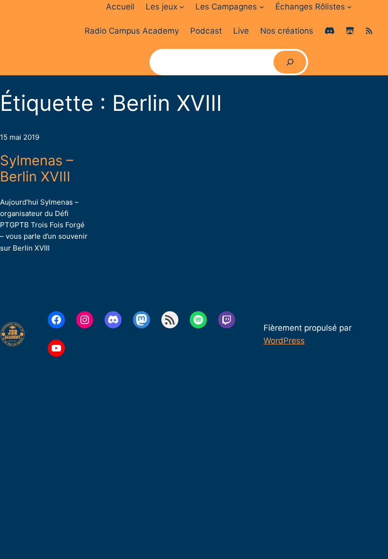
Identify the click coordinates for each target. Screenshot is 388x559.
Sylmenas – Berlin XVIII (36, 169)
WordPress (284, 340)
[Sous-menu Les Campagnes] (261, 6)
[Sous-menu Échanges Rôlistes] (349, 6)
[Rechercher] (289, 62)
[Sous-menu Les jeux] (181, 6)
